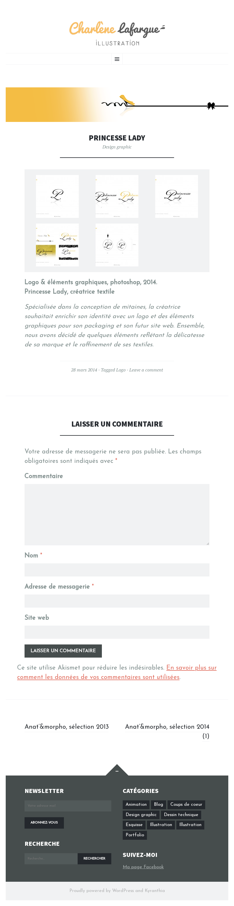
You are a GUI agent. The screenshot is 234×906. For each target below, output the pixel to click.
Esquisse (134, 825)
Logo (121, 370)
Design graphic (117, 147)
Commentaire (44, 476)
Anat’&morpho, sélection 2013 (67, 727)
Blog (158, 804)
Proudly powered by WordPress (101, 891)
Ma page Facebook (143, 867)
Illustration (161, 825)
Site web (37, 618)
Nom (33, 556)
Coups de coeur (186, 804)
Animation (136, 804)
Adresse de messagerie (59, 587)
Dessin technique (181, 815)
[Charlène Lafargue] (117, 33)
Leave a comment (146, 370)
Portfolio (135, 835)
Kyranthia (155, 891)
